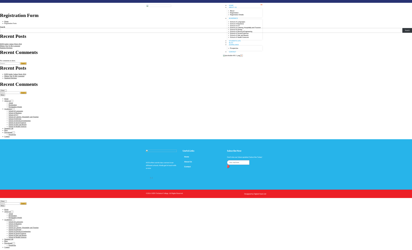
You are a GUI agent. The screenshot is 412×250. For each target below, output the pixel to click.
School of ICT (235, 26)
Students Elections (6, 48)
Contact (232, 52)
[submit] (228, 166)
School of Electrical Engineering (241, 31)
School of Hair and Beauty (239, 35)
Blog (231, 43)
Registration (234, 13)
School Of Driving (236, 30)
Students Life (235, 41)
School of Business (237, 24)
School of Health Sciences (239, 37)
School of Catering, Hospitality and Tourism (245, 28)
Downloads (234, 45)
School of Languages (237, 22)
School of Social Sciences (239, 33)
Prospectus (234, 48)
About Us (188, 162)
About (232, 11)
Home (231, 5)
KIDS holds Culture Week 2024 (11, 44)
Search (2, 27)
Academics (233, 18)
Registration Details (237, 15)
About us (233, 7)
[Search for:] (10, 63)
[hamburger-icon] (261, 4)
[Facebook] (150, 178)
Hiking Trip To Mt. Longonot (10, 46)
